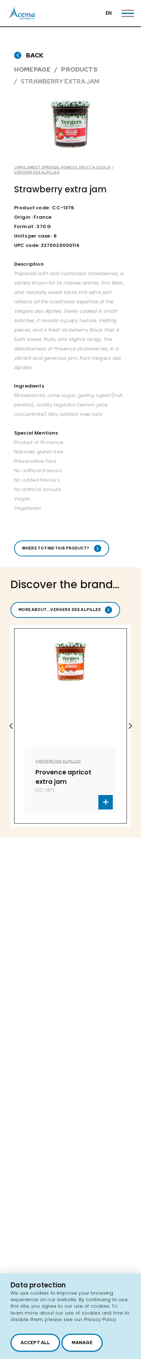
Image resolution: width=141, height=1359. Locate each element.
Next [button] (130, 726)
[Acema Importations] (21, 18)
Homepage (32, 69)
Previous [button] (10, 726)
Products (79, 69)
